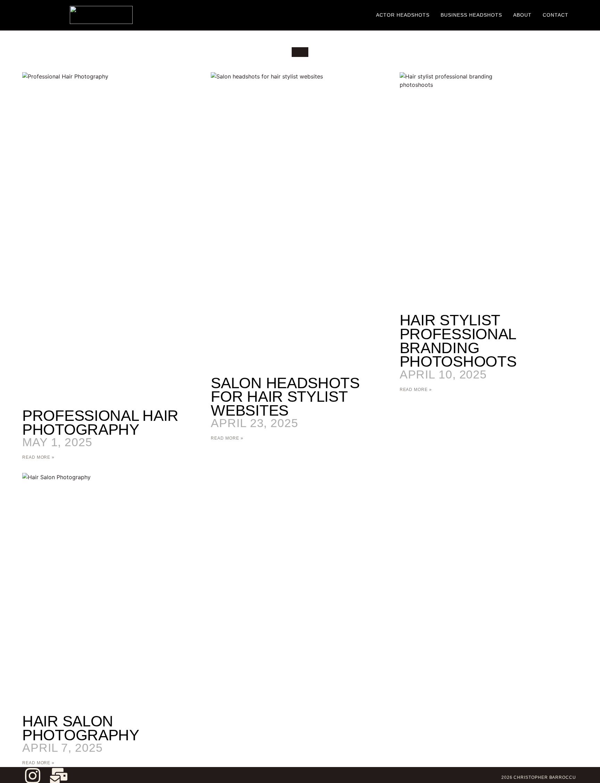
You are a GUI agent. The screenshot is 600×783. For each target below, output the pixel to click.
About (522, 15)
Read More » (38, 457)
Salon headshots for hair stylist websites (285, 396)
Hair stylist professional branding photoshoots (458, 340)
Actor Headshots (403, 15)
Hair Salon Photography (80, 728)
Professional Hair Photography (100, 422)
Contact (555, 15)
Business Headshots (471, 15)
